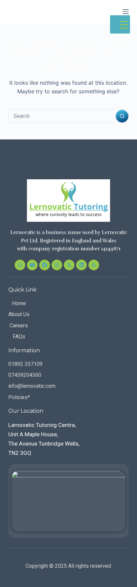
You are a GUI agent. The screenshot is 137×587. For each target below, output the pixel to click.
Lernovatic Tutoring (48, 11)
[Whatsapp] (20, 265)
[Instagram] (57, 265)
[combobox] (62, 116)
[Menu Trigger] (120, 24)
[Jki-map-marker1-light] (93, 265)
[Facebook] (44, 265)
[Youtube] (32, 265)
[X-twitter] (69, 265)
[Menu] (126, 12)
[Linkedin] (81, 265)
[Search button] (122, 116)
